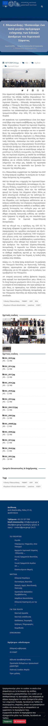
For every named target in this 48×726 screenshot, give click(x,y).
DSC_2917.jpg (9, 374)
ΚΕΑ (36, 301)
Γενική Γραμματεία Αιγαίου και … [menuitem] (25, 564)
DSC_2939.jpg (9, 391)
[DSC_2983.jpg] (32, 331)
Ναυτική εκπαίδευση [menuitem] (23, 617)
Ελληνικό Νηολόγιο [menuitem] (22, 578)
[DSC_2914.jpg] (15, 322)
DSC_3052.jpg (9, 456)
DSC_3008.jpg (9, 432)
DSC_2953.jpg (9, 399)
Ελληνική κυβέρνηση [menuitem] (18, 648)
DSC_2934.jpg (9, 383)
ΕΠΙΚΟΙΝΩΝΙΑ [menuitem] (15, 633)
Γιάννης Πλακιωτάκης (11, 301)
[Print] (42, 90)
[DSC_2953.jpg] (11, 335)
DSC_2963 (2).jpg (11, 407)
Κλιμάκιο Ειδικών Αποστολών (14, 305)
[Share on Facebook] (27, 90)
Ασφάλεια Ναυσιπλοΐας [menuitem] (24, 598)
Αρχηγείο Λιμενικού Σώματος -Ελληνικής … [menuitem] (26, 551)
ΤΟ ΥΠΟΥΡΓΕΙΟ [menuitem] (16, 536)
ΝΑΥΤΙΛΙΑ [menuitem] (13, 574)
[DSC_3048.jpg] (41, 339)
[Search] (42, 6)
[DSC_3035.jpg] (7, 322)
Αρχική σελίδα (10, 46)
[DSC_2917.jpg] (24, 322)
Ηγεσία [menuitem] (17, 540)
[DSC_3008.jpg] (24, 339)
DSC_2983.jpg (9, 415)
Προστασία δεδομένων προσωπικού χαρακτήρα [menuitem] (24, 664)
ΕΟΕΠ (38, 305)
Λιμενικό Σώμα (13, 66)
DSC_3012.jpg (9, 440)
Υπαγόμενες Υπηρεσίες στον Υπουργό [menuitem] (26, 545)
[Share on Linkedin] (32, 90)
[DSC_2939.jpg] (41, 322)
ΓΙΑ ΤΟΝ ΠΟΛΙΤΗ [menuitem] (16, 609)
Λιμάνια (37, 63)
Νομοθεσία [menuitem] (19, 628)
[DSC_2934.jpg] (32, 322)
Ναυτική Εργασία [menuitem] (21, 613)
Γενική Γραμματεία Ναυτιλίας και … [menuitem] (26, 558)
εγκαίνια (31, 305)
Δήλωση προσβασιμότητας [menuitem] (20, 660)
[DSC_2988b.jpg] (41, 331)
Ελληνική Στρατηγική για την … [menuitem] (26, 603)
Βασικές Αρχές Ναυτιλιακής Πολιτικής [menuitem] (26, 586)
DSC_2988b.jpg (10, 424)
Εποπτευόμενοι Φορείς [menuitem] (24, 570)
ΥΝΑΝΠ (24, 301)
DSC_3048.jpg (9, 448)
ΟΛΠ (31, 301)
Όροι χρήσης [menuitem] (15, 673)
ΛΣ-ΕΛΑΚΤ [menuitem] (13, 652)
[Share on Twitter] (22, 90)
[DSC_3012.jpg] (32, 339)
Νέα (26, 63)
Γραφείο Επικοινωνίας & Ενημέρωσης (30, 46)
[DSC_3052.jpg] (7, 348)
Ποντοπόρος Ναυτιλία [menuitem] (23, 582)
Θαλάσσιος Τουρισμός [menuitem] (23, 620)
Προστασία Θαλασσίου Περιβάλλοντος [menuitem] (24, 593)
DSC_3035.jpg (9, 358)
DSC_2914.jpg (9, 366)
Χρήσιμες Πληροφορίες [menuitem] (24, 624)
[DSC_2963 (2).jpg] (24, 331)
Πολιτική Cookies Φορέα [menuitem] (19, 670)
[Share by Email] (37, 90)
